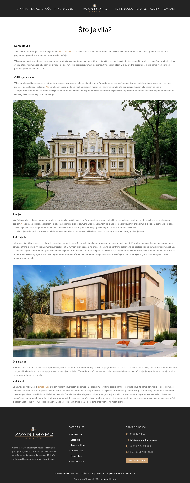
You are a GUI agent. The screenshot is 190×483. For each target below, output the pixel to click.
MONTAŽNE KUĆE (85, 473)
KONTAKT (169, 8)
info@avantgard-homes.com (143, 440)
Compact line (77, 450)
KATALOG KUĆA (41, 8)
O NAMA (22, 8)
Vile (47, 87)
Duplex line (76, 456)
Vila (23, 224)
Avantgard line (78, 445)
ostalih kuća (44, 387)
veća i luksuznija (66, 51)
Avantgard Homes (108, 479)
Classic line (76, 439)
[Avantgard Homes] (95, 8)
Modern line (76, 434)
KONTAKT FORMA (137, 460)
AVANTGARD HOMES (64, 473)
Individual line (77, 461)
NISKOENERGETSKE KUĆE (123, 473)
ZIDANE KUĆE (102, 473)
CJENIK (155, 8)
